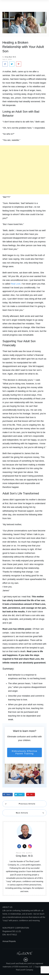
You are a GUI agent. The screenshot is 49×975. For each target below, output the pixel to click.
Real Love (15, 284)
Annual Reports (9, 941)
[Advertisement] (24, 169)
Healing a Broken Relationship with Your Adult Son (23, 47)
